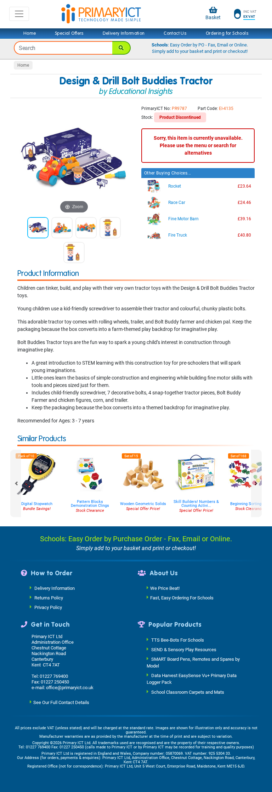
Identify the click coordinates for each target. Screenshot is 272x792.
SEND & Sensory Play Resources (183, 649)
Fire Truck (177, 235)
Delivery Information (123, 33)
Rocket (174, 186)
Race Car (176, 202)
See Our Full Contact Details (61, 702)
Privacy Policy (48, 607)
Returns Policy (48, 597)
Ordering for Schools (227, 33)
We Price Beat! (165, 588)
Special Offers (69, 33)
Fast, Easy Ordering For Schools (182, 597)
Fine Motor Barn (183, 218)
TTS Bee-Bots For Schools (177, 639)
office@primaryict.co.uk (70, 687)
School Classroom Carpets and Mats (187, 691)
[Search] (121, 48)
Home (29, 33)
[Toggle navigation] (19, 14)
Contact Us (175, 33)
